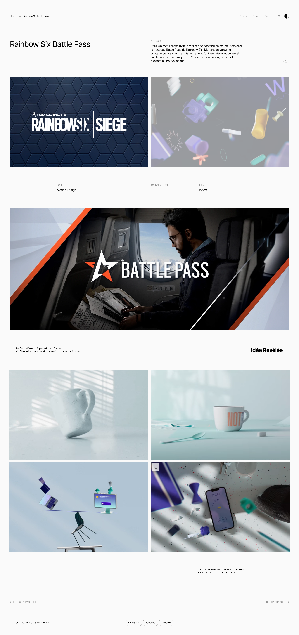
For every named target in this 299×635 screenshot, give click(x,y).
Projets (243, 16)
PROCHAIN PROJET (275, 602)
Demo (255, 16)
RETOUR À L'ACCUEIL (24, 602)
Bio (266, 16)
